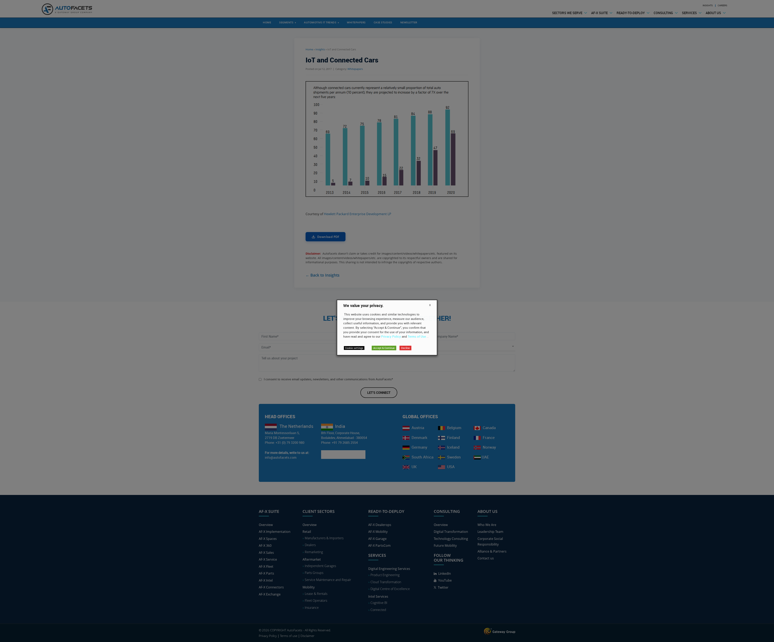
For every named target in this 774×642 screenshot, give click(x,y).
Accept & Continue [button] (384, 348)
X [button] (430, 305)
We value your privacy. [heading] (363, 305)
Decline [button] (405, 348)
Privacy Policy (391, 336)
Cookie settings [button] (354, 348)
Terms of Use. (417, 336)
